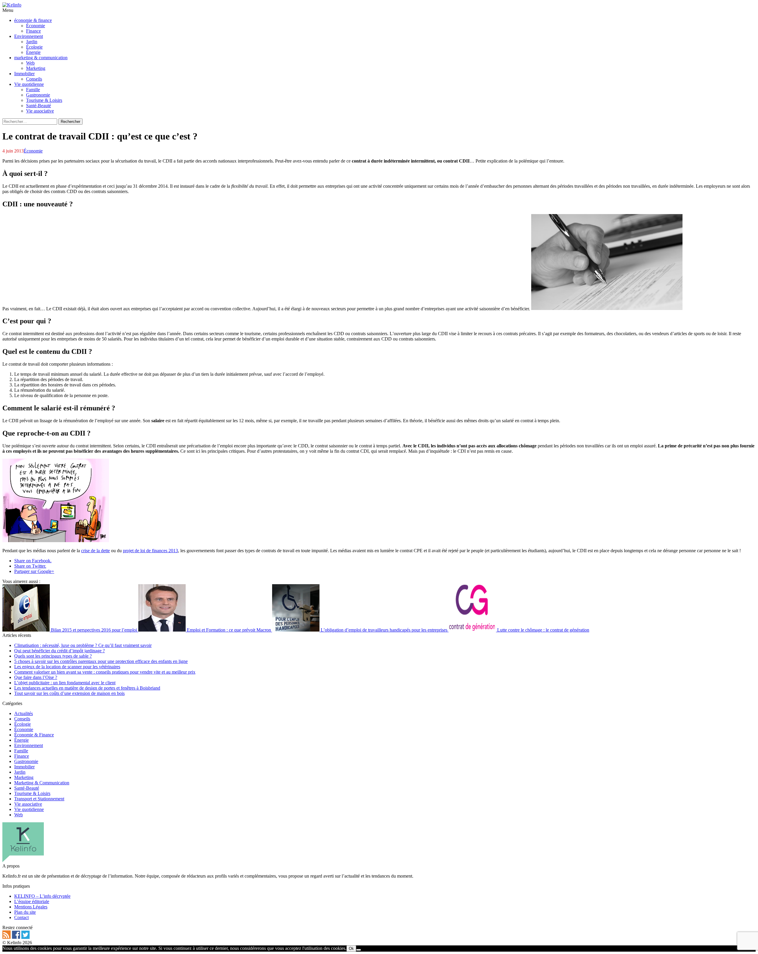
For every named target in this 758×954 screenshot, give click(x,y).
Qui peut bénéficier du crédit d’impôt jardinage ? (59, 650)
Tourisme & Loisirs (32, 793)
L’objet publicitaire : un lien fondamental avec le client (64, 682)
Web (18, 814)
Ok (351, 948)
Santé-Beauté (26, 788)
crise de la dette (95, 550)
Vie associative (28, 804)
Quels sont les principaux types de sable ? (53, 656)
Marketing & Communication (41, 782)
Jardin (19, 772)
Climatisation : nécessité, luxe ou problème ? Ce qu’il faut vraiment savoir (83, 645)
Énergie (21, 740)
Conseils (22, 718)
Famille (21, 750)
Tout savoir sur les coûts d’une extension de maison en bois (69, 693)
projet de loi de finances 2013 (150, 550)
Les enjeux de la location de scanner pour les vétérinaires (67, 666)
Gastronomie (26, 761)
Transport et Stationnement (39, 798)
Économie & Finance (34, 734)
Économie (33, 150)
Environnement (28, 745)
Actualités (23, 713)
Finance (21, 756)
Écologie (22, 724)
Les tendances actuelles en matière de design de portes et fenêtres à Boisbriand (87, 687)
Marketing (23, 777)
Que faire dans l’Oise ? (35, 677)
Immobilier (24, 766)
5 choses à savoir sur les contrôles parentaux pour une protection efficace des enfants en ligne (101, 661)
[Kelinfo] (11, 4)
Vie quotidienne (29, 809)
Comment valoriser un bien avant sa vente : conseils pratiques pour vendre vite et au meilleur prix (104, 671)
